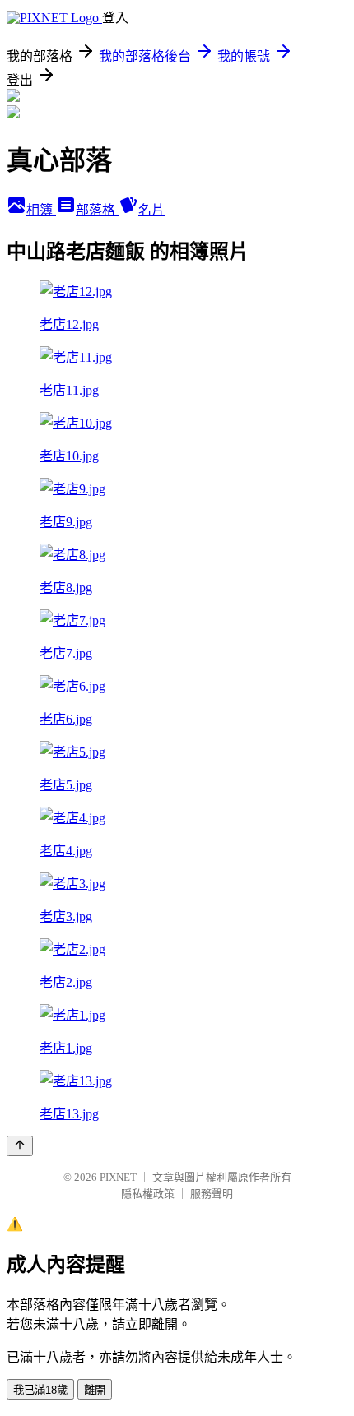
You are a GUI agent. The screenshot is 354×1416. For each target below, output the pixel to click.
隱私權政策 (148, 1193)
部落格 (97, 210)
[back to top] (20, 1146)
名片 (151, 210)
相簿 (41, 210)
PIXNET (118, 1177)
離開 (94, 1390)
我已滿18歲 (40, 1390)
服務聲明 (211, 1193)
